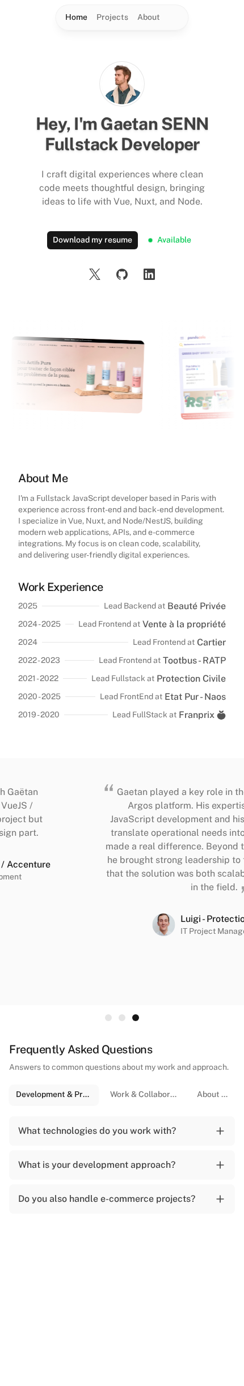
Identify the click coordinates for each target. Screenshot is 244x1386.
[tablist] (122, 1094)
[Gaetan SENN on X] (95, 274)
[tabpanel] (122, 1167)
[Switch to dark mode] (176, 17)
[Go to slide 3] (135, 1017)
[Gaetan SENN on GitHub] (122, 274)
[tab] (54, 1095)
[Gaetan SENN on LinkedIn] (149, 274)
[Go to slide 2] (122, 1017)
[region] (122, 881)
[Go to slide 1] (108, 1017)
